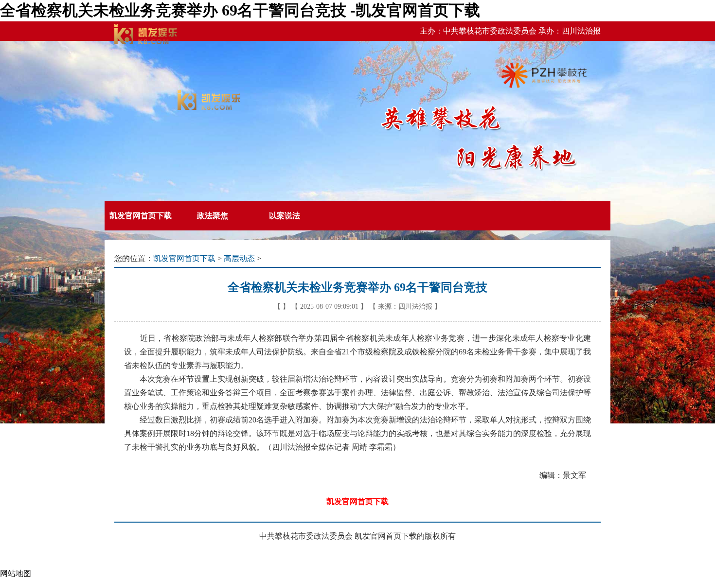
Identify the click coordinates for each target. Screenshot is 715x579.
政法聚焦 (212, 215)
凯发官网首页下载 (140, 215)
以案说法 (284, 215)
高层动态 (239, 258)
